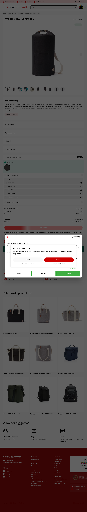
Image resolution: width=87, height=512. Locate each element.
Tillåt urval (43, 273)
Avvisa (19, 273)
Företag (58, 260)
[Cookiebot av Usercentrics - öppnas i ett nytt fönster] (73, 237)
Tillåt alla (68, 273)
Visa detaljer (73, 268)
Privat (28, 260)
